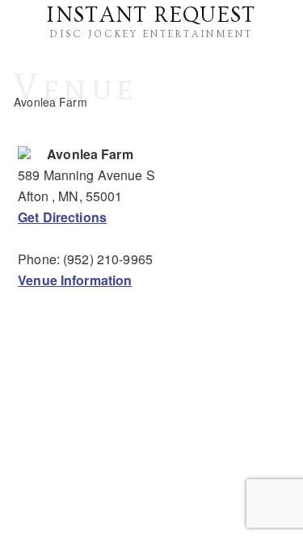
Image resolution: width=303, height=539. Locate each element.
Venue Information (75, 280)
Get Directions (62, 217)
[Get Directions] (24, 154)
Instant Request (151, 15)
